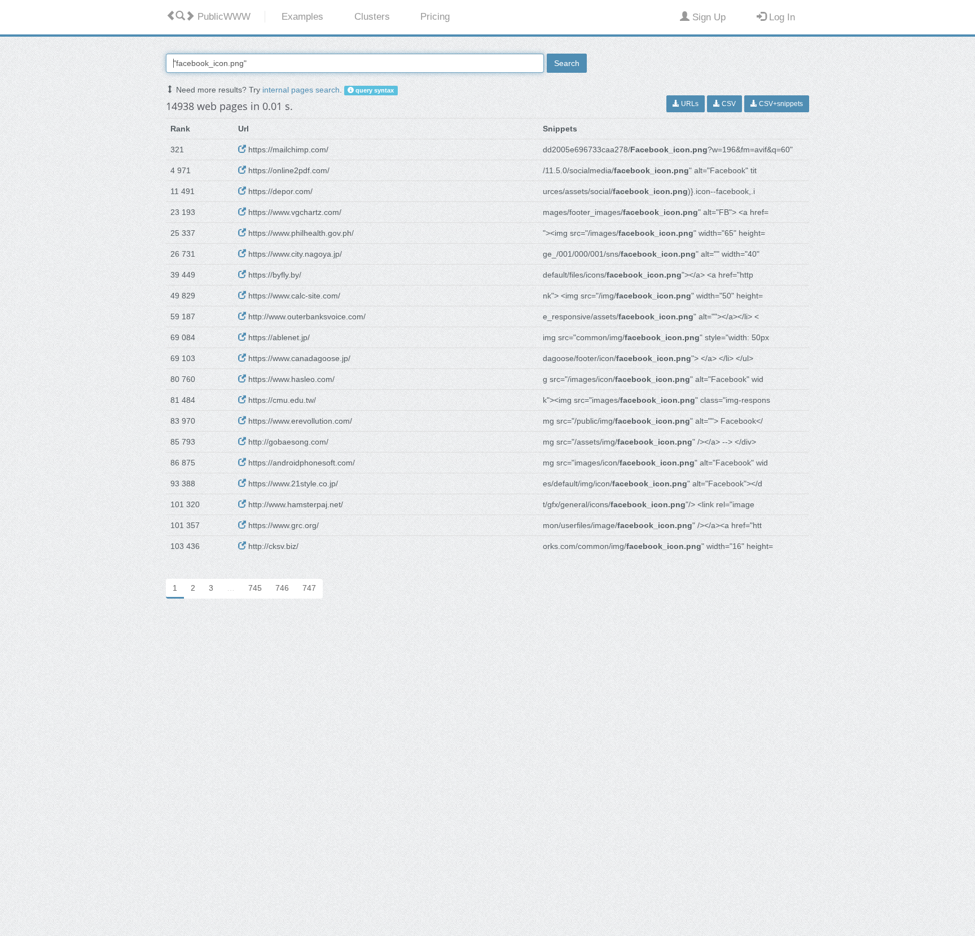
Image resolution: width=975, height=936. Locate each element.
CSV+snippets (780, 104)
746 (282, 587)
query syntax (374, 90)
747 (309, 587)
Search (566, 63)
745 (255, 587)
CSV (728, 104)
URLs (689, 104)
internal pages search (301, 89)
